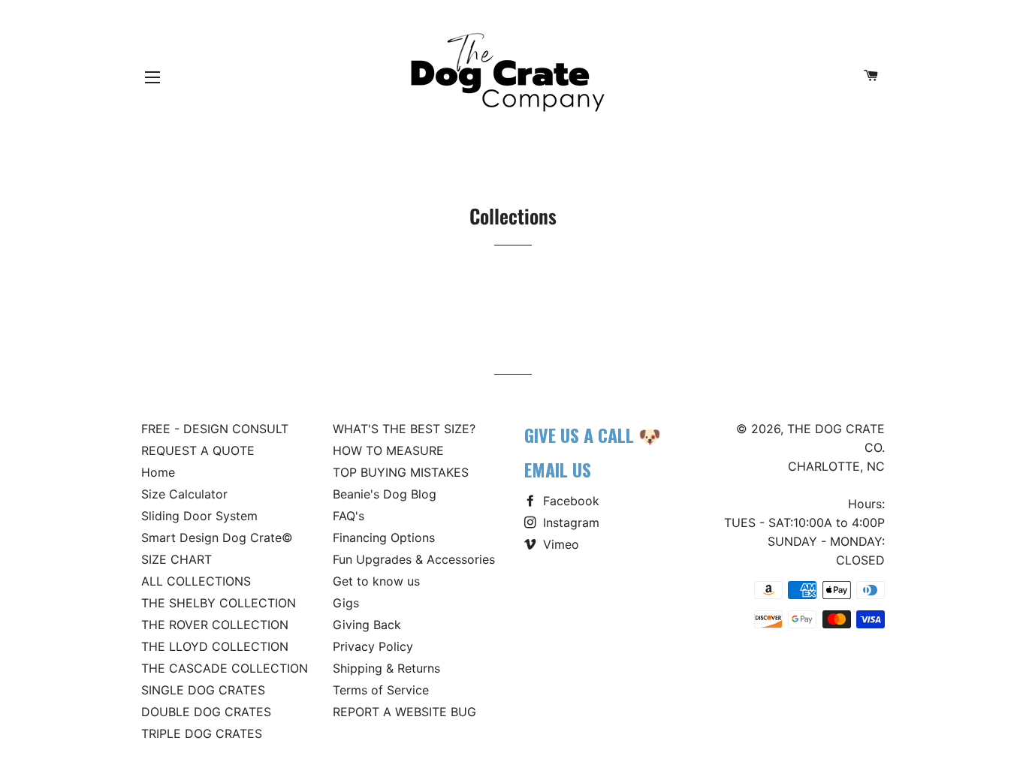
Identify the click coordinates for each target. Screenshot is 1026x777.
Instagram (569, 522)
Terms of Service (381, 689)
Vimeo (559, 544)
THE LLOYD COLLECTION (214, 646)
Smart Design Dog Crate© (217, 537)
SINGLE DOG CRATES (203, 689)
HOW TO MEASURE (388, 450)
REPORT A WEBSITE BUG (404, 711)
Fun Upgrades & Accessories (414, 559)
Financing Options (384, 537)
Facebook (569, 500)
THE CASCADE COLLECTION (224, 668)
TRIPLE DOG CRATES (201, 733)
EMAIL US (557, 469)
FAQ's (348, 515)
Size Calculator (184, 493)
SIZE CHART (176, 559)
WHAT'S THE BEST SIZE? (404, 428)
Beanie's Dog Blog (384, 493)
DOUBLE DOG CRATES (206, 711)
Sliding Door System (199, 515)
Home (158, 472)
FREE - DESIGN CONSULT (214, 428)
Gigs (346, 602)
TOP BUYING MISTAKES (401, 472)
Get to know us (376, 581)
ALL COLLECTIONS (196, 581)
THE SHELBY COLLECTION (218, 602)
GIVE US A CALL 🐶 (592, 434)
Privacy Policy (373, 646)
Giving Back (367, 624)
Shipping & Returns (386, 668)
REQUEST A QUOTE (198, 450)
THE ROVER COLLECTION (214, 624)
